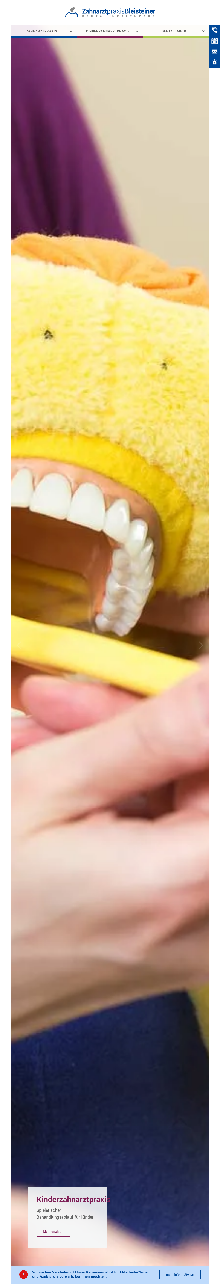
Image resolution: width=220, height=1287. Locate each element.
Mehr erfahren (53, 1232)
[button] (44, 31)
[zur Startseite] (110, 12)
